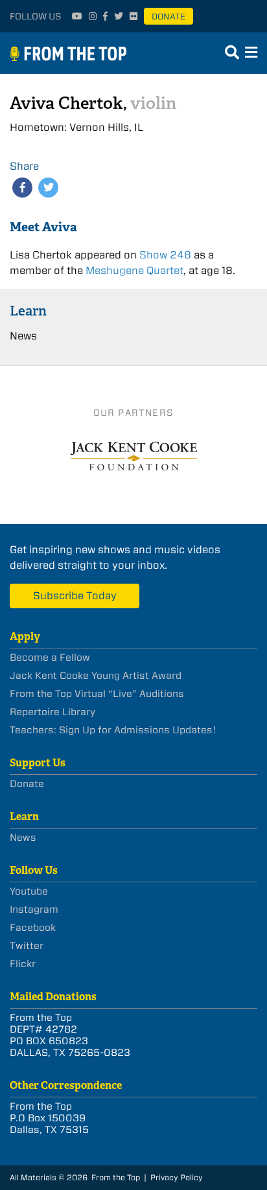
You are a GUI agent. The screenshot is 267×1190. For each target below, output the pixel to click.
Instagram (34, 909)
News (23, 336)
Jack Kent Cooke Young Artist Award (95, 675)
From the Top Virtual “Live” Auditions (97, 694)
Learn (28, 310)
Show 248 (165, 255)
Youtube (29, 891)
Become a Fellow (50, 657)
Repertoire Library (52, 712)
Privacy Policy (176, 1177)
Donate (168, 16)
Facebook (33, 927)
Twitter (26, 946)
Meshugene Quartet (134, 270)
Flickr (23, 964)
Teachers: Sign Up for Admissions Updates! (113, 730)
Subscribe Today (75, 595)
